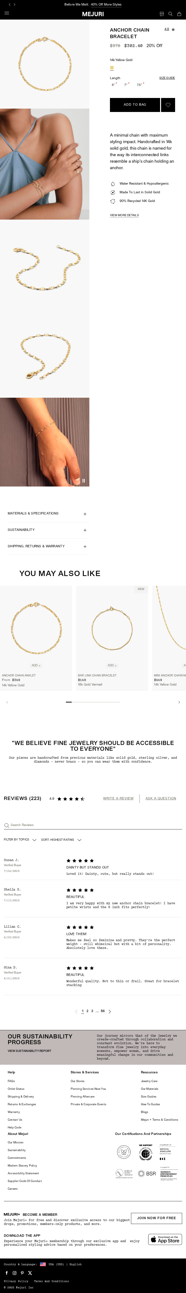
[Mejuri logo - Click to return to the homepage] (93, 14)
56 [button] (103, 1011)
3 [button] (92, 1011)
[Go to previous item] (7, 702)
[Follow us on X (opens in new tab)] (30, 1273)
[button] (76, 1012)
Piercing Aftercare (82, 1097)
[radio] (112, 68)
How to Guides (150, 1104)
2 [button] (87, 1011)
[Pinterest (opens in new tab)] (22, 1273)
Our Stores (78, 1081)
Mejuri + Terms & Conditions (159, 1120)
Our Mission (16, 1142)
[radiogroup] (112, 68)
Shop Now (110, 4)
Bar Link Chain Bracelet (97, 675)
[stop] (83, 481)
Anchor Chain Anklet (19, 675)
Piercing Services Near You (88, 1089)
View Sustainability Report (29, 1051)
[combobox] (61, 840)
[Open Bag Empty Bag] (179, 14)
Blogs (144, 1112)
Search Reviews (22, 825)
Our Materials (150, 1089)
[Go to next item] (179, 702)
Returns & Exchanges (22, 1104)
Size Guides (149, 1097)
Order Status (16, 1089)
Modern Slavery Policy (22, 1166)
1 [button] (82, 1011)
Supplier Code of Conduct (25, 1181)
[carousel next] (14, 5)
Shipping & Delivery (21, 1097)
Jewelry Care (149, 1081)
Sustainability (17, 1150)
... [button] (97, 1011)
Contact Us (15, 1120)
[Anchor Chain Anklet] (36, 628)
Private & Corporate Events (88, 1104)
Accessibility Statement (23, 1173)
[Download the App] (165, 1239)
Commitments (17, 1158)
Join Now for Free (156, 1218)
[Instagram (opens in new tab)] (14, 1273)
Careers (13, 1189)
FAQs (11, 1081)
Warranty (14, 1112)
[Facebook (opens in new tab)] (7, 1273)
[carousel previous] (10, 5)
